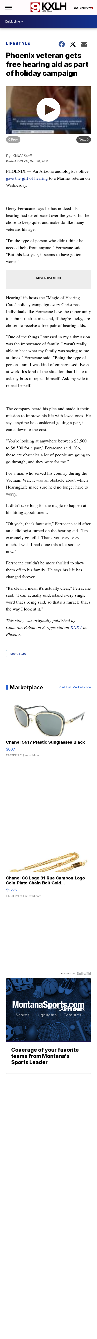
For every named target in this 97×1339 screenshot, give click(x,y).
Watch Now (82, 7)
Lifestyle (18, 43)
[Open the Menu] (8, 7)
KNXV (76, 627)
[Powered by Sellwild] (84, 973)
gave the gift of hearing (27, 178)
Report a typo (18, 653)
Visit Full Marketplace (74, 687)
